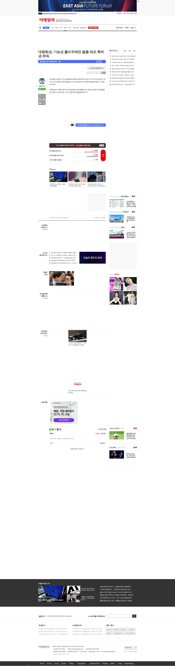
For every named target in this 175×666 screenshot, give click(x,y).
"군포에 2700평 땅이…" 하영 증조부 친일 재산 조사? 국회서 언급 (118, 589)
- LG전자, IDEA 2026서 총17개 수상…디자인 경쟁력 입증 (53, 634)
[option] (72, 13)
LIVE (40, 13)
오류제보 (112, 663)
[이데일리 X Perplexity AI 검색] (72, 61)
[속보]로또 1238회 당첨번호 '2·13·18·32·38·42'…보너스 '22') (65, 260)
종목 (65, 27)
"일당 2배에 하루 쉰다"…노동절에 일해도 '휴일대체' (114, 586)
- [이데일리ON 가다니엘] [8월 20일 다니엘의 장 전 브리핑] (87, 631)
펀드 (69, 27)
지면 (128, 13)
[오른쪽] (73, 272)
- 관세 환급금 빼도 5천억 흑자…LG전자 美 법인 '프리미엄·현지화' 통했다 (53, 631)
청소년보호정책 (81, 663)
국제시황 (75, 27)
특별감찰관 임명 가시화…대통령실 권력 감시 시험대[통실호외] (117, 600)
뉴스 (125, 50)
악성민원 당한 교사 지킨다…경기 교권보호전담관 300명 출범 (117, 598)
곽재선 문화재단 (130, 633)
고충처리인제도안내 (95, 663)
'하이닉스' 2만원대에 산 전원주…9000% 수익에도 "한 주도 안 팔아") (67, 255)
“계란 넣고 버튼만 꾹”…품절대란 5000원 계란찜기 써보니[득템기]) (67, 252)
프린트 (44, 99)
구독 (125, 13)
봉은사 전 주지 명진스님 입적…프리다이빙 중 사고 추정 (115, 592)
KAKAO (40, 103)
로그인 (135, 13)
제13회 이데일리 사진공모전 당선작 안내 (57, 616)
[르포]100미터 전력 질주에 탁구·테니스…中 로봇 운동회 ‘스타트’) (67, 263)
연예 (134, 50)
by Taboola (44, 229)
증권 (56, 27)
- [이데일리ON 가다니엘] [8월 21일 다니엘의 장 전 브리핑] (87, 628)
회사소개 (42, 663)
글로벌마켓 (83, 27)
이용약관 (71, 663)
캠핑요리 (109, 633)
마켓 (127, 27)
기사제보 (119, 663)
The (133, 27)
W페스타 (123, 629)
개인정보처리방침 (128, 663)
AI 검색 (46, 27)
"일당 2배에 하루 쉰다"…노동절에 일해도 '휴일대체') (63, 258)
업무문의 (64, 663)
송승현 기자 (42, 86)
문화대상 (109, 629)
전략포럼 (116, 629)
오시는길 (56, 663)
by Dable (45, 298)
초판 (131, 13)
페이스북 (40, 96)
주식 (61, 27)
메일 (40, 99)
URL (44, 103)
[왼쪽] (71, 272)
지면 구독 (103, 217)
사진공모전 (131, 629)
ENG (120, 13)
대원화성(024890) (71, 79)
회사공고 (49, 663)
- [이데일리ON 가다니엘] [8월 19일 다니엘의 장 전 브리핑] (87, 634)
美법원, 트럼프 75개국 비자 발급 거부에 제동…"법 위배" (115, 595)
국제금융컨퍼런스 (118, 633)
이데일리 (55, 20)
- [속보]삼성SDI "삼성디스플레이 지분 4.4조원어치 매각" (52, 628)
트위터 (44, 96)
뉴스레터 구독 (96, 217)
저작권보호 (105, 663)
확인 (134, 616)
